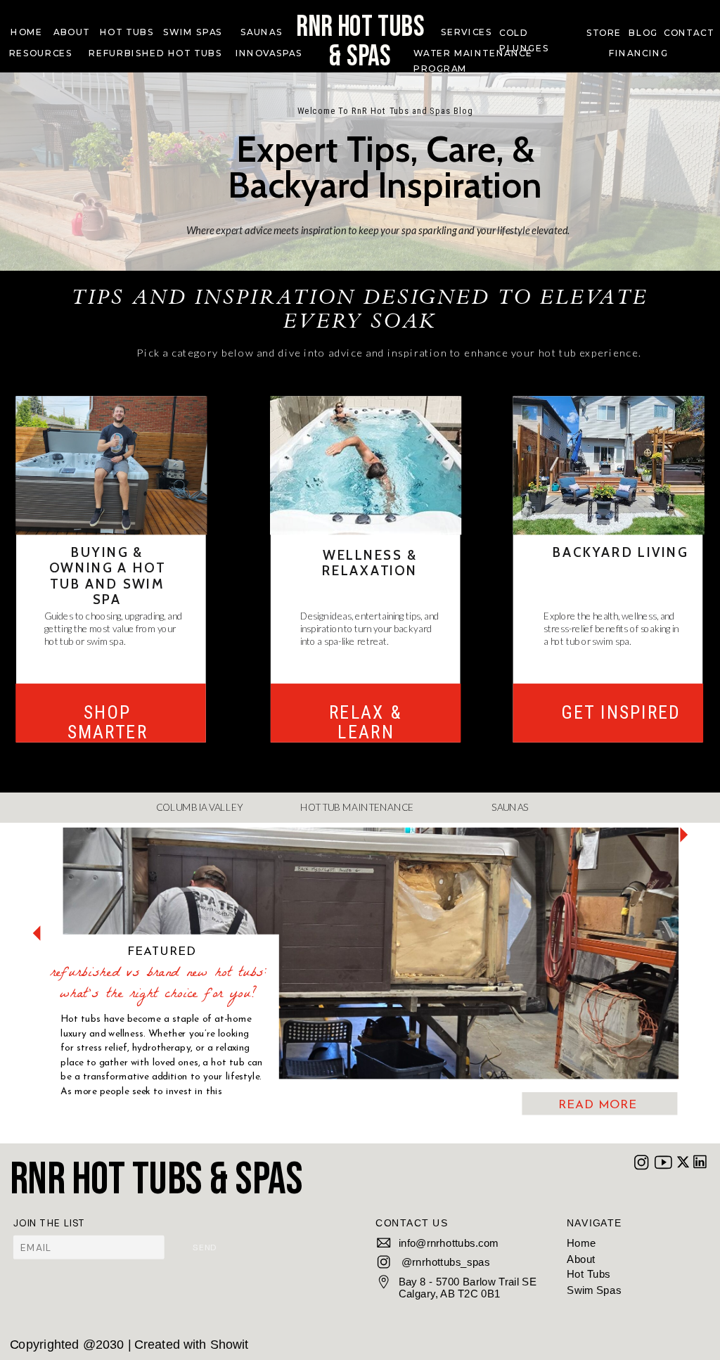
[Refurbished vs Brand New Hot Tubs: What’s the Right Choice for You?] (371, 953)
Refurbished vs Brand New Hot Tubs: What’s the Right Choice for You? (158, 984)
